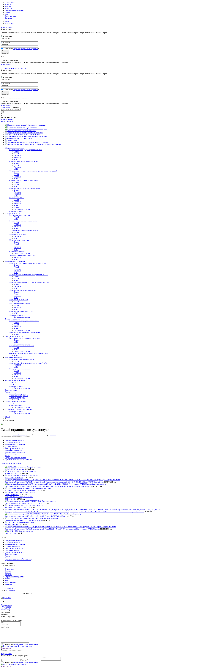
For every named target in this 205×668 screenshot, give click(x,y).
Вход (7, 22)
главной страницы (20, 435)
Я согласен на (21, 49)
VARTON (17, 157)
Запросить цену (20, 664)
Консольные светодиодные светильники (24, 321)
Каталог (8, 6)
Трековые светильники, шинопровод (47, 144)
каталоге (53, 435)
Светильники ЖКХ (16, 198)
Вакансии (8, 18)
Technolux (17, 155)
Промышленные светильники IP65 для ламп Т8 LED (28, 275)
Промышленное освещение (37, 129)
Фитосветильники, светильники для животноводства (28, 353)
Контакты (8, 8)
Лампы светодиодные (17, 398)
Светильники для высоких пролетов (22, 290)
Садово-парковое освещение (38, 142)
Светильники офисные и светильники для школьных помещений (33, 171)
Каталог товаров (7, 119)
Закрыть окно (6, 64)
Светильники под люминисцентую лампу (24, 188)
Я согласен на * (21, 644)
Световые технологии (22, 209)
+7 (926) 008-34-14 (7, 68)
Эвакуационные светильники (20, 369)
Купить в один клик (24, 646)
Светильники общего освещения (21, 311)
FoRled (16, 154)
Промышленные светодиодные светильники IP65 (27, 263)
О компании (9, 3)
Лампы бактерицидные (17, 394)
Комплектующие (26, 138)
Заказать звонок (6, 27)
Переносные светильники (18, 300)
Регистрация (9, 23)
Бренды (8, 4)
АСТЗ (16, 159)
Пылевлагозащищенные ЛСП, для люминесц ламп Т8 (29, 282)
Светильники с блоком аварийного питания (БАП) (28, 363)
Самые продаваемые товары (11, 463)
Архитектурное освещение (37, 136)
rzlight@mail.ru (6, 107)
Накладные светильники (18, 234)
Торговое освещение (29, 127)
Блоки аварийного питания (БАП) (21, 359)
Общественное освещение (35, 125)
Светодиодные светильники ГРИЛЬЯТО (24, 161)
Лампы (15, 140)
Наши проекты (10, 16)
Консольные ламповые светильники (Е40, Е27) (26, 332)
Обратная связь (6, 605)
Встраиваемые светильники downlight (23, 221)
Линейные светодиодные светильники (23, 230)
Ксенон (16, 152)
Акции (7, 12)
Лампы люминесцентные (18, 396)
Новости (8, 14)
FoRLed (16, 294)
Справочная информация (14, 10)
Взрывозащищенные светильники (21, 346)
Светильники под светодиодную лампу (23, 180)
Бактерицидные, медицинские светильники (25, 338)
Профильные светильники (19, 240)
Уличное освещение (29, 131)
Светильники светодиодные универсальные (25, 150)
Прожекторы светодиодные (19, 303)
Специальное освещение (34, 133)
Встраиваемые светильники (19, 215)
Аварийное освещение (32, 135)
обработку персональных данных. (25, 49)
